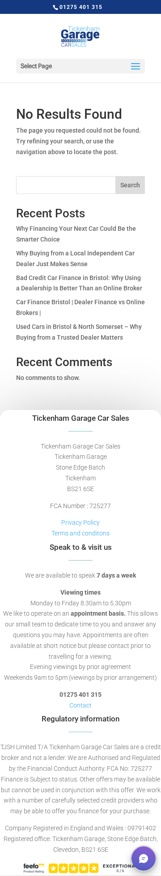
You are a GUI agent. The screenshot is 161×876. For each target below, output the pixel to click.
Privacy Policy (80, 522)
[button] (144, 859)
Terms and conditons (80, 533)
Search (130, 185)
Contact (80, 705)
